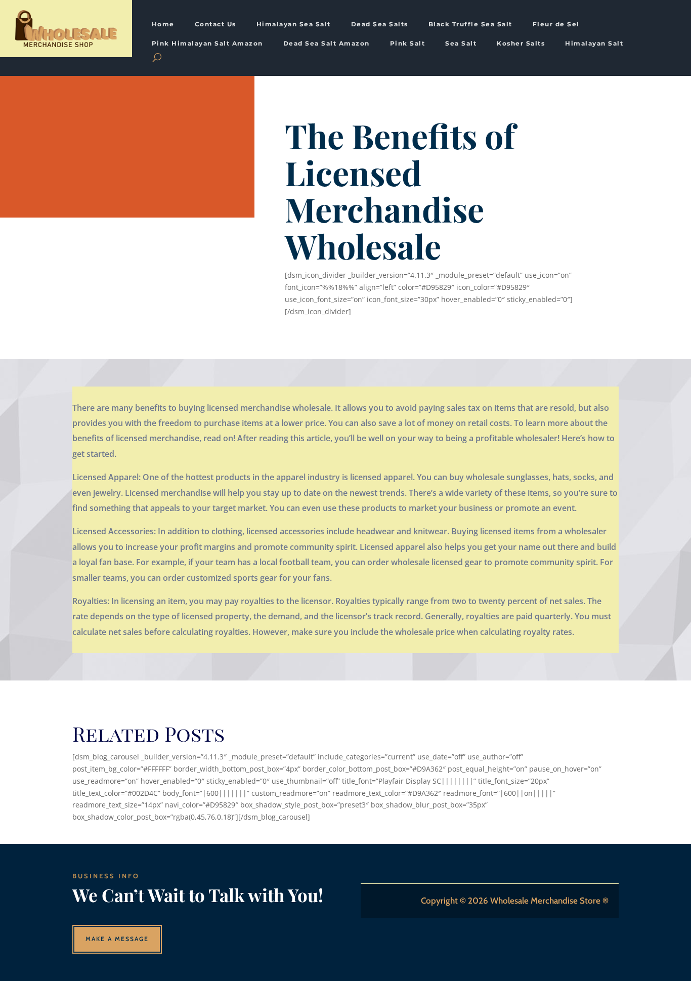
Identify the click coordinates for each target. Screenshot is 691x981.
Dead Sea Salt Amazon (326, 43)
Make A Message (117, 939)
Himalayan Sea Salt (293, 24)
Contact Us (215, 24)
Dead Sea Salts (379, 24)
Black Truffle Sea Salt (470, 24)
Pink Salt (407, 43)
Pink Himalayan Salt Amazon (207, 43)
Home (163, 24)
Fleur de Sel (556, 24)
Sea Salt (461, 43)
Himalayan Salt (594, 43)
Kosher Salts (521, 43)
